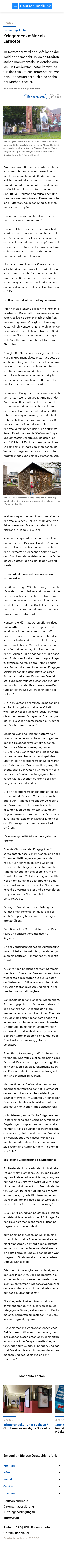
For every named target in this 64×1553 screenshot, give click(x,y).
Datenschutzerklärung (18, 1506)
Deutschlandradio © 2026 (21, 1538)
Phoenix (37, 1527)
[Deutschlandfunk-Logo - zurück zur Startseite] (32, 6)
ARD (19, 1527)
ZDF (27, 1527)
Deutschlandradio (15, 1501)
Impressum (11, 1517)
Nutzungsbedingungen (19, 1512)
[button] (5, 6)
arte (47, 1527)
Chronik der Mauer (16, 1532)
